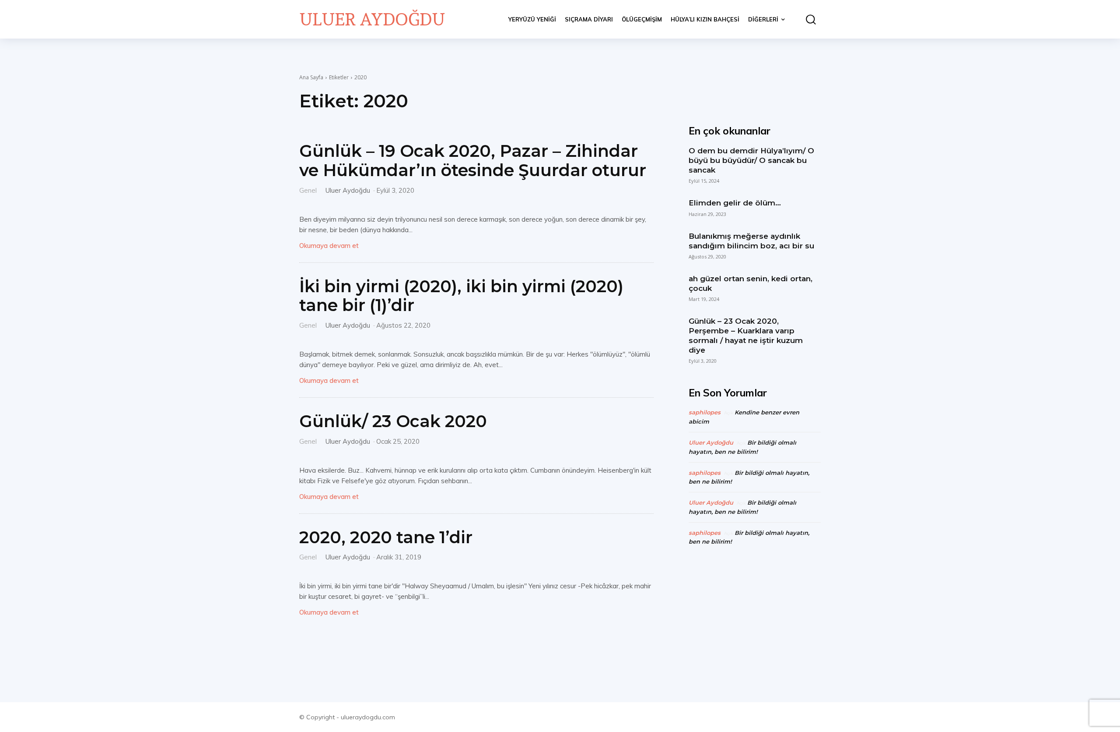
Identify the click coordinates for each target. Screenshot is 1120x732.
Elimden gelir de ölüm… (735, 202)
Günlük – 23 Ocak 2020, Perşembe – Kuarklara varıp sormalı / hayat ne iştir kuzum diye (746, 335)
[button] (807, 19)
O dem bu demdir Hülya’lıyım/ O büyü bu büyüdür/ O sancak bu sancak (751, 160)
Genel (308, 190)
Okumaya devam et (329, 245)
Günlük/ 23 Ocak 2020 (393, 421)
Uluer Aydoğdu (348, 190)
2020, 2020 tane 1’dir (385, 537)
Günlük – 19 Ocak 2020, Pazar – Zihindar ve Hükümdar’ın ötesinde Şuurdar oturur (472, 160)
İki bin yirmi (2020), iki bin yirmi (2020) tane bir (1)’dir (461, 296)
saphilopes (705, 412)
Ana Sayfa (311, 77)
